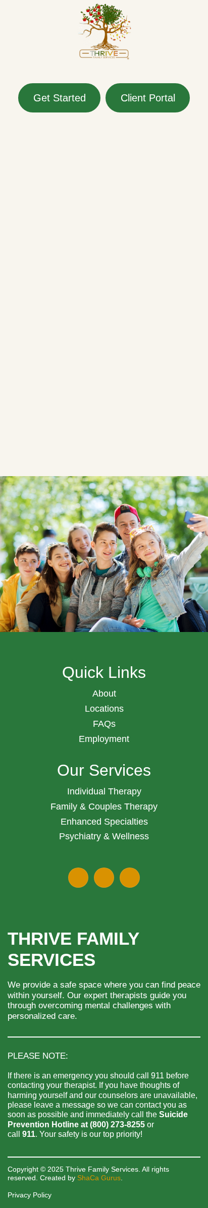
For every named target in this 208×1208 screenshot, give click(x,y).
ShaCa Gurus (99, 1178)
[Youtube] (104, 878)
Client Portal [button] (148, 97)
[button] (104, 72)
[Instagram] (130, 878)
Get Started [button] (59, 97)
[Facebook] (78, 878)
